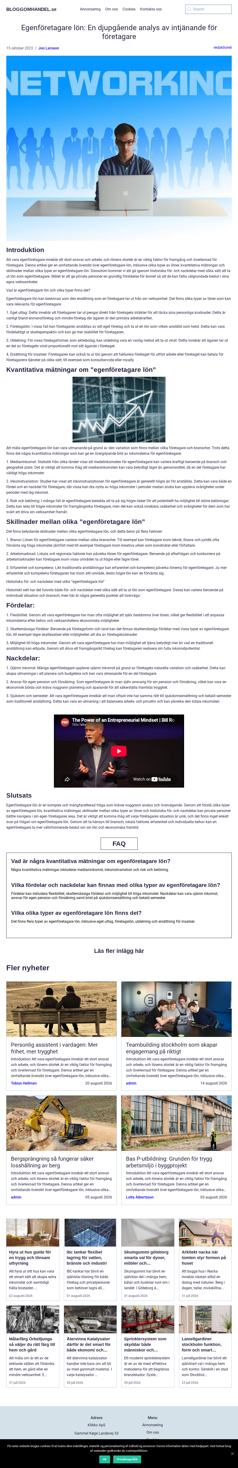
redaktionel (223, 47)
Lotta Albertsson (140, 1197)
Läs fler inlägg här (119, 951)
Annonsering (90, 9)
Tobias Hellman (24, 1083)
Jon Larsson (48, 48)
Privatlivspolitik (127, 1459)
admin (131, 1083)
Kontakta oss (151, 9)
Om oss (111, 9)
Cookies (129, 9)
